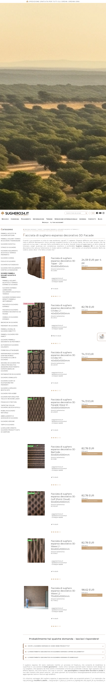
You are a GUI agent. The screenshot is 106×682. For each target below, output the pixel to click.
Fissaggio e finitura (9, 402)
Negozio (5, 219)
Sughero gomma (7, 258)
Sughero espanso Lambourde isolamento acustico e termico (11, 291)
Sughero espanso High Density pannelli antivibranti (11, 299)
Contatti (92, 219)
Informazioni (38, 219)
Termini (49, 219)
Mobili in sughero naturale (8, 412)
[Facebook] (97, 213)
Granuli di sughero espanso (10, 318)
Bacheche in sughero (9, 322)
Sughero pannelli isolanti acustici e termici (8, 275)
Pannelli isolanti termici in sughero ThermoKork (11, 240)
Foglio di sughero (8, 261)
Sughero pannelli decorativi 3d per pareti (10, 340)
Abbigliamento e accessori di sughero (9, 417)
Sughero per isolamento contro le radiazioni (11, 269)
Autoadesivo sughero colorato (10, 346)
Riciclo (45, 222)
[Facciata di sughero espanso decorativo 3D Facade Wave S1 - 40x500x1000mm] (36, 410)
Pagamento (26, 219)
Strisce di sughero (8, 247)
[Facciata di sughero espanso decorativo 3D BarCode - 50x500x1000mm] (36, 457)
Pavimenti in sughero (9, 326)
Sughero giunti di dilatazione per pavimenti (8, 383)
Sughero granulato (9, 377)
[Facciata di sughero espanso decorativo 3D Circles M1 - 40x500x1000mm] (36, 363)
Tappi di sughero (7, 424)
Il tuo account (57, 222)
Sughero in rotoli (8, 244)
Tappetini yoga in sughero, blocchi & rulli (10, 406)
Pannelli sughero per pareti (9, 335)
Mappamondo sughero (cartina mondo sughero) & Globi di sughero (10, 356)
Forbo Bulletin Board (10, 350)
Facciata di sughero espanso (10, 305)
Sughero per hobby (8, 393)
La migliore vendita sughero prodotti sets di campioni (10, 430)
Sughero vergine (8, 421)
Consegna (15, 219)
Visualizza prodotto (91, 268)
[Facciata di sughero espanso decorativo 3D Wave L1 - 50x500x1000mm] (36, 551)
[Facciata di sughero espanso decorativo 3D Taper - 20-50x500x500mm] (36, 269)
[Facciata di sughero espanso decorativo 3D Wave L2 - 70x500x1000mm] (36, 598)
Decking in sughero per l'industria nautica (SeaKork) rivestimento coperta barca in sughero (10, 367)
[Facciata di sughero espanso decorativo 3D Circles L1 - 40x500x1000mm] (36, 316)
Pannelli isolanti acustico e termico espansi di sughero (10, 282)
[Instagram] (103, 213)
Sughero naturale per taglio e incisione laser (10, 398)
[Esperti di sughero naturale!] (26, 213)
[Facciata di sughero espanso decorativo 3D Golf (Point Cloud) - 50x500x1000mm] (36, 504)
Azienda (82, 219)
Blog (100, 219)
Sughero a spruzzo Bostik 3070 (8, 389)
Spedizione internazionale (66, 219)
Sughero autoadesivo (10, 264)
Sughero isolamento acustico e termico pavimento (9, 253)
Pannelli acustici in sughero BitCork (8, 234)
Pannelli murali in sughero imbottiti (8, 330)
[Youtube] (100, 213)
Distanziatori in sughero (11, 374)
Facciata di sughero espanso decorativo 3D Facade (11, 312)
